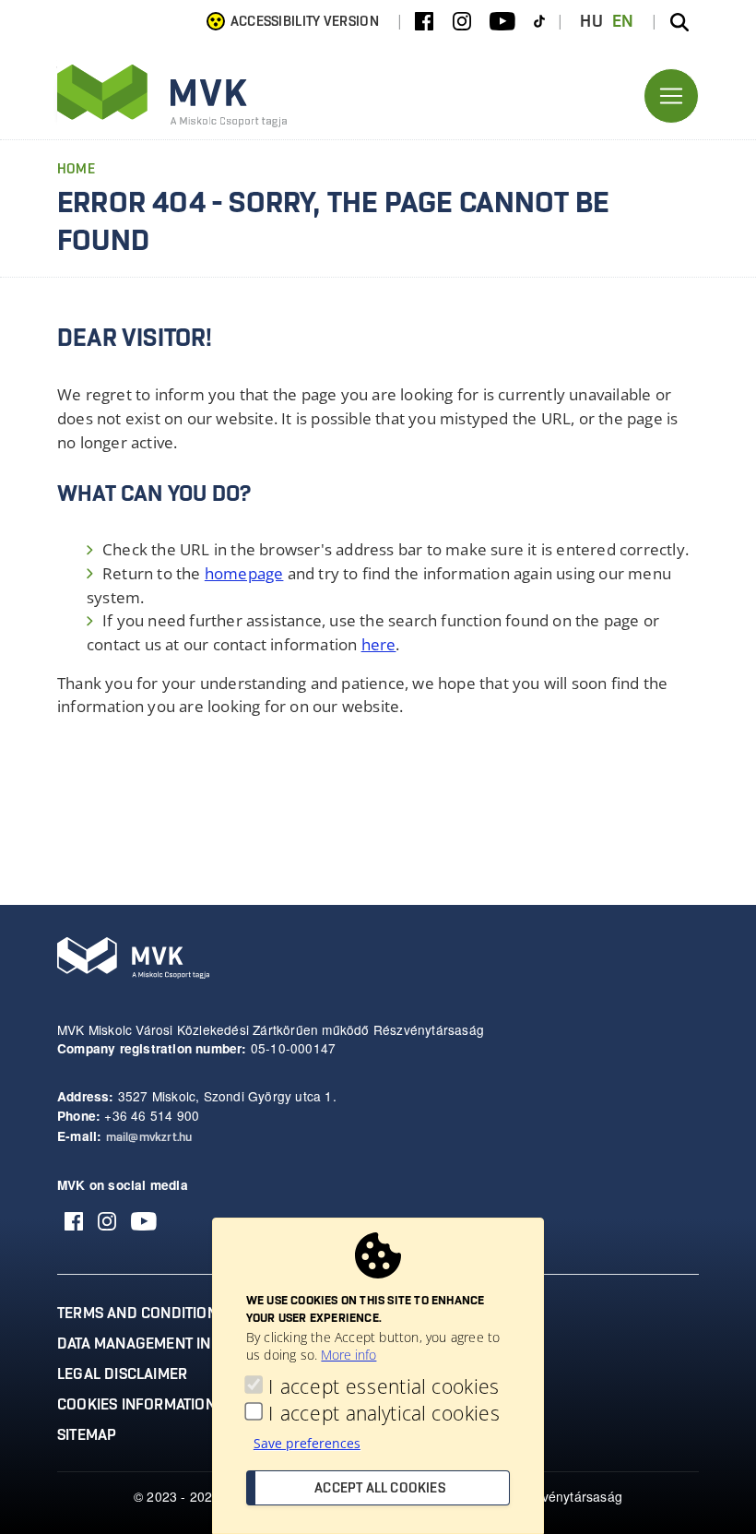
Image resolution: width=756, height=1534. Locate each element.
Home (76, 169)
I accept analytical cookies (384, 1412)
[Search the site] (679, 22)
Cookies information (136, 1405)
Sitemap (86, 1435)
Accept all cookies (379, 1488)
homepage (244, 573)
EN (623, 22)
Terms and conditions (141, 1313)
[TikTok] (539, 22)
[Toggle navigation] (671, 96)
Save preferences (307, 1443)
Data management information (173, 1344)
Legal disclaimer (122, 1374)
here (378, 644)
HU (591, 22)
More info (348, 1354)
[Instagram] (461, 22)
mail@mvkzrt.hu (149, 1138)
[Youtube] (502, 22)
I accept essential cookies (384, 1386)
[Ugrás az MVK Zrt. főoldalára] (172, 96)
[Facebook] (424, 22)
